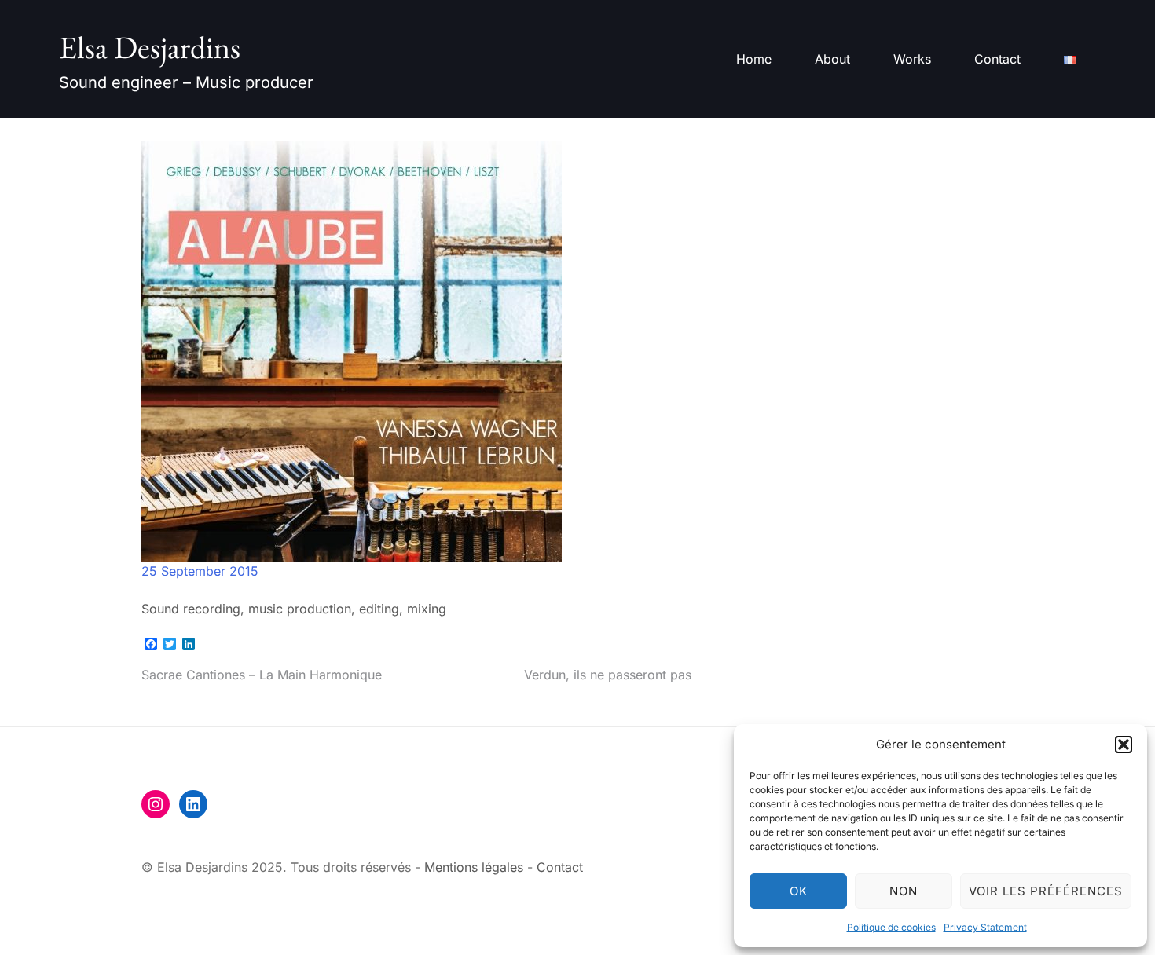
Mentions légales (473, 867)
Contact (997, 59)
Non (903, 891)
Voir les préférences (1046, 891)
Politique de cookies (891, 927)
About (832, 59)
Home (754, 59)
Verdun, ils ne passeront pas (607, 674)
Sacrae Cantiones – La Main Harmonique (261, 674)
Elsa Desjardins (149, 47)
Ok (799, 891)
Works (912, 59)
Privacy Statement (985, 927)
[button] (1123, 744)
